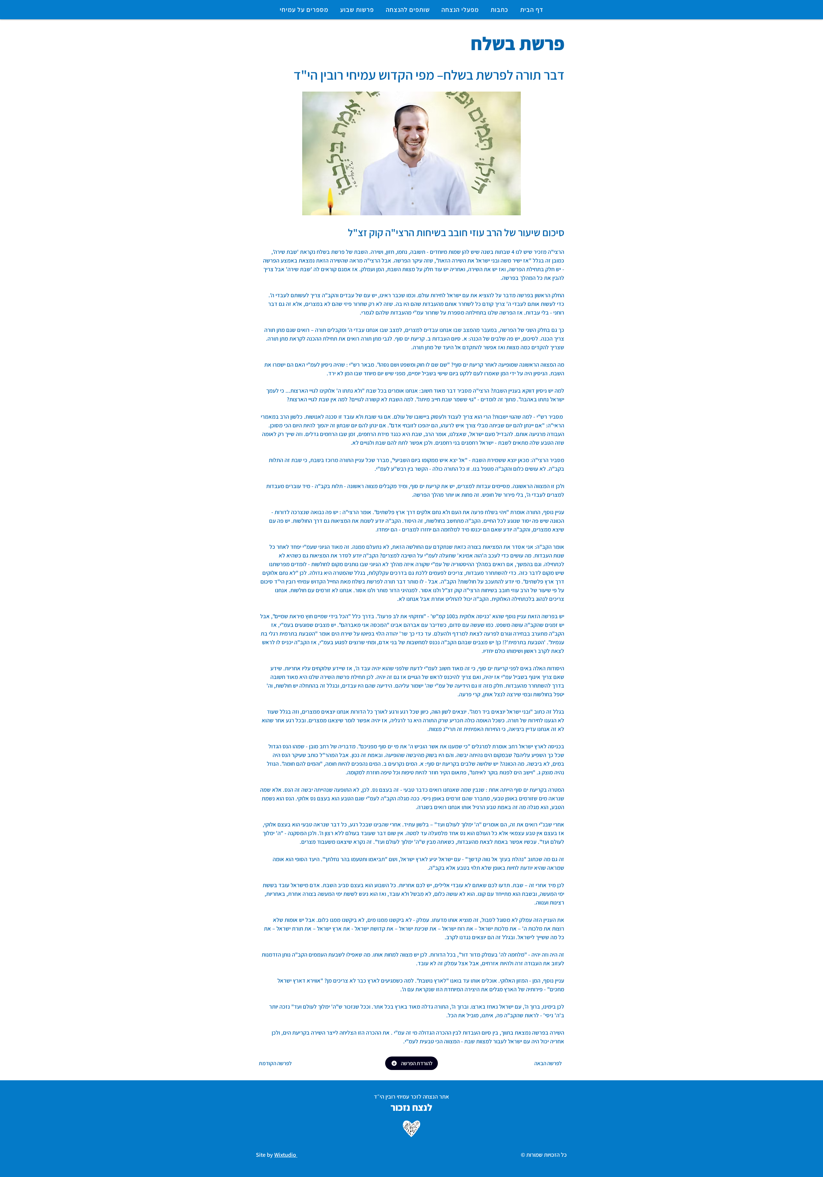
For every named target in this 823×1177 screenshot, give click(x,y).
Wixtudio (285, 1154)
